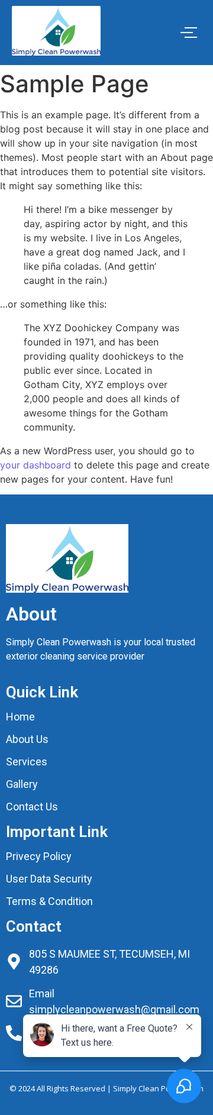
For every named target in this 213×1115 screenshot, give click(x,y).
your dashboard (35, 465)
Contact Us (32, 806)
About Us (27, 739)
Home (20, 716)
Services (26, 761)
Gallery (22, 784)
